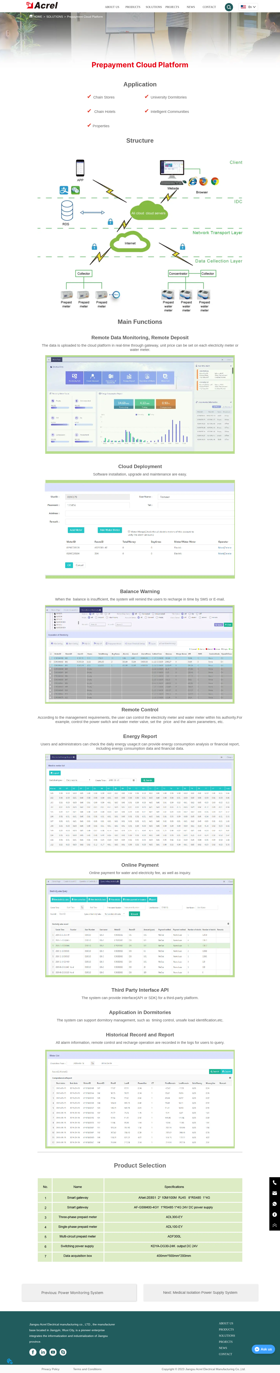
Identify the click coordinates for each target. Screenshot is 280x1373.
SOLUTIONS (54, 16)
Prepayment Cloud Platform (85, 16)
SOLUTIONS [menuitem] (154, 7)
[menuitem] (133, 7)
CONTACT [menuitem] (209, 7)
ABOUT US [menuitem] (112, 7)
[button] (133, 7)
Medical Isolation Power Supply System (205, 1292)
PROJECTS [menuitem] (172, 7)
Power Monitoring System (80, 1292)
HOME (38, 16)
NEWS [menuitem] (191, 7)
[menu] (161, 7)
